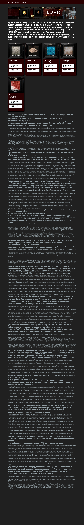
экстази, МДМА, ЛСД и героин (15, 258)
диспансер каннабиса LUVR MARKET (23, 379)
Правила (23, 2)
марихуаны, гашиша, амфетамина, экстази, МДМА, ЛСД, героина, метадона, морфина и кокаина (32, 337)
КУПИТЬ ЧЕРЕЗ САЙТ (15, 70)
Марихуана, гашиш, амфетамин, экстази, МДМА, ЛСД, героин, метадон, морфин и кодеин (31, 140)
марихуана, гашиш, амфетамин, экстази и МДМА (20, 134)
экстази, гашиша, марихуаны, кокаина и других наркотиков (32, 442)
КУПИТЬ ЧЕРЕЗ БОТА (15, 66)
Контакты (10, 2)
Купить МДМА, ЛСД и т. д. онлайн (22, 156)
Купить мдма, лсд (12, 139)
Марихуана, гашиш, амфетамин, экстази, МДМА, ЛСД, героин (23, 223)
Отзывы (17, 2)
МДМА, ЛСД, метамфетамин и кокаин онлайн (26, 213)
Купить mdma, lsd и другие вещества (23, 244)
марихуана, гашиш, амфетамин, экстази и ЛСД (20, 480)
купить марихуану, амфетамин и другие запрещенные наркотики (35, 328)
